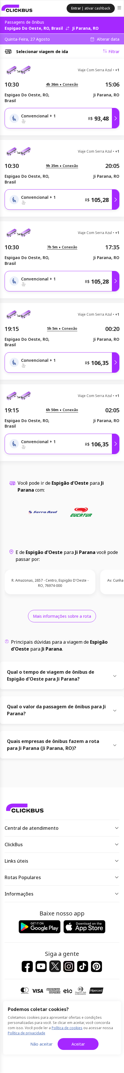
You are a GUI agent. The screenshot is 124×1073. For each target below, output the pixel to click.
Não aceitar (41, 1044)
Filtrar (113, 51)
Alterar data (108, 39)
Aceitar (78, 1044)
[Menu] (120, 8)
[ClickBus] (17, 8)
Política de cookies (67, 1027)
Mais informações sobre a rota (62, 616)
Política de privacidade (26, 1033)
